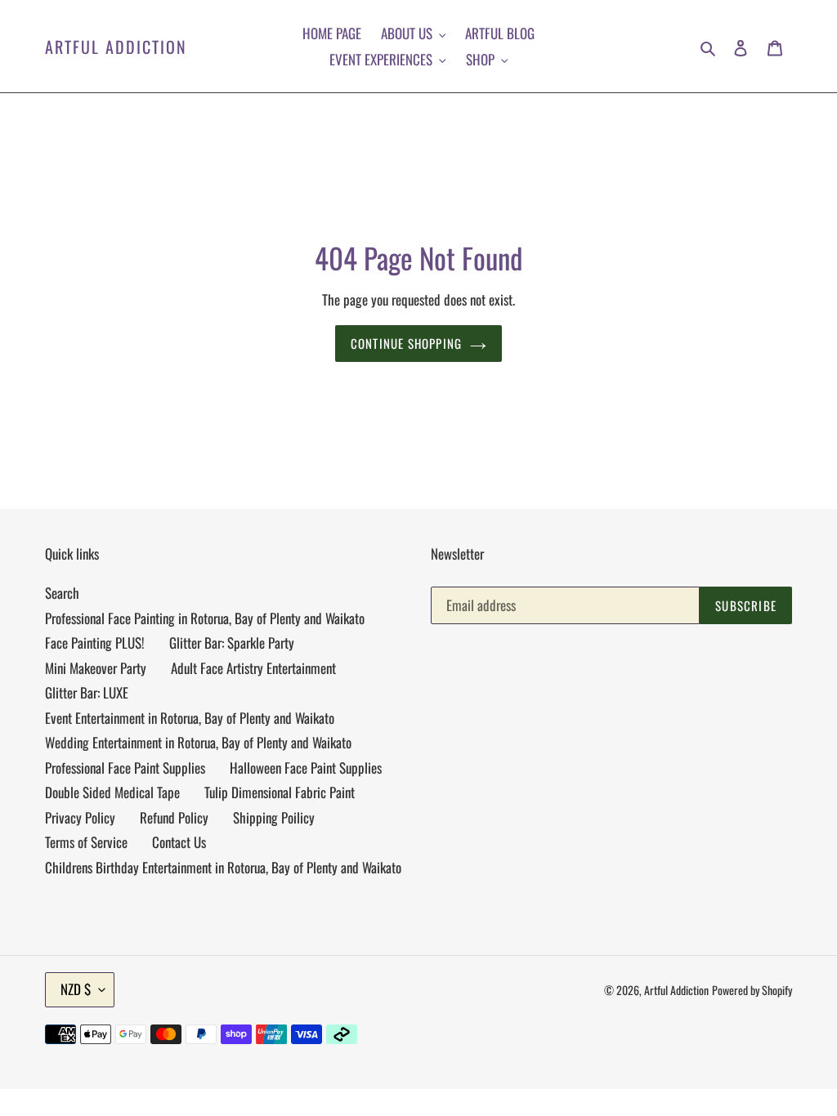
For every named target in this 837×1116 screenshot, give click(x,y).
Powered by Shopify (752, 989)
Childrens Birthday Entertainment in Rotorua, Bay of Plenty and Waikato (223, 867)
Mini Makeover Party (95, 668)
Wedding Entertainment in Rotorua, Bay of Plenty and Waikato (198, 742)
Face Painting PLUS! (95, 642)
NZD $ (75, 989)
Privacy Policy (80, 817)
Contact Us (179, 842)
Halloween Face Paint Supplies (306, 767)
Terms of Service (86, 842)
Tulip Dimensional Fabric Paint (279, 792)
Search (62, 593)
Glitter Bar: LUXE (86, 692)
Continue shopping (406, 343)
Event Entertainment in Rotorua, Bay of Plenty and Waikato (189, 718)
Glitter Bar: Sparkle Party (231, 642)
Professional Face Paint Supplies (125, 767)
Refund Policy (174, 817)
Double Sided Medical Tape (112, 792)
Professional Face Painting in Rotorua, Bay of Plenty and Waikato (205, 618)
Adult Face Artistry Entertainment (253, 668)
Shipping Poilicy (274, 817)
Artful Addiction (116, 46)
